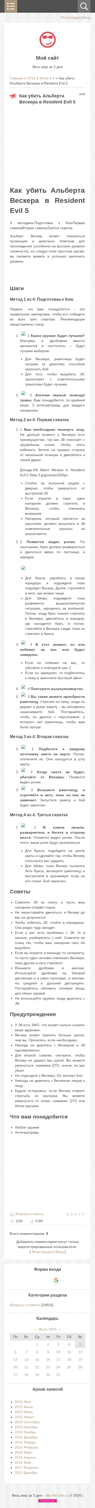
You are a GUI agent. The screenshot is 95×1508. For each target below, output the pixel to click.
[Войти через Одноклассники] (65, 1280)
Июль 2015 (48, 1329)
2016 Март (23, 1452)
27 (15, 1375)
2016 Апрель (25, 1457)
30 (48, 1375)
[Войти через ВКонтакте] (39, 1280)
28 (26, 1375)
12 (80, 1352)
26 (80, 1367)
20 (15, 1367)
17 (58, 1360)
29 (37, 1375)
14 (26, 1360)
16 (48, 1360)
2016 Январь (25, 1442)
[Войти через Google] (56, 1280)
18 (69, 1360)
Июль (44, 78)
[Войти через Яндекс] (47, 1280)
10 (58, 1352)
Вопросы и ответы (29, 1214)
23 (48, 1367)
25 (69, 1367)
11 (69, 1352)
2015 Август (24, 1417)
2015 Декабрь (26, 1437)
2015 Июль (24, 1412)
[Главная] (48, 47)
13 (15, 1360)
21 (26, 1367)
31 (58, 1375)
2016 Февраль (26, 1447)
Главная (16, 78)
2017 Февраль (26, 1468)
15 (37, 1360)
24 (58, 1367)
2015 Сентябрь (27, 1422)
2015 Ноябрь (25, 1432)
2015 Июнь (24, 1407)
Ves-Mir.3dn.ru (57, 1495)
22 (37, 1367)
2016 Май (23, 1462)
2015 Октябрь (26, 1427)
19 (80, 1360)
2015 (31, 78)
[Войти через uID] (30, 1280)
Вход (86, 17)
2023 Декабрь (26, 1473)
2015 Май (23, 1402)
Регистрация (70, 17)
